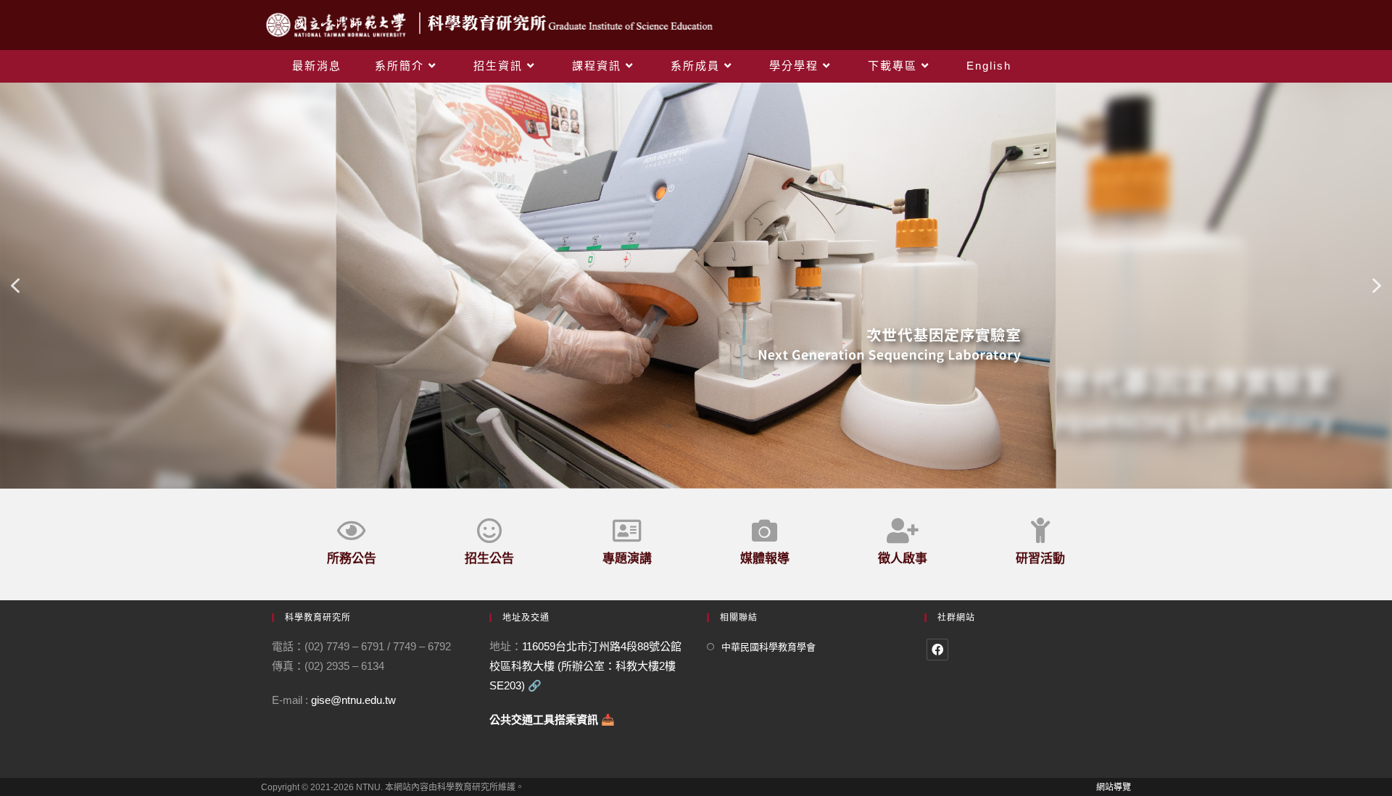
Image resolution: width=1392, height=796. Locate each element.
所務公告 (351, 558)
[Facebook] (937, 649)
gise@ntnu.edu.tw (353, 700)
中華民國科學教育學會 (768, 647)
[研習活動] (1040, 530)
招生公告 (489, 558)
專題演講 (627, 558)
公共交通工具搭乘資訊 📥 (552, 719)
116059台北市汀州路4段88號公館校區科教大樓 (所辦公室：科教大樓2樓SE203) (585, 666)
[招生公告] (489, 530)
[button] (15, 285)
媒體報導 (765, 558)
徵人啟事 (902, 558)
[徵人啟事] (902, 530)
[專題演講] (626, 530)
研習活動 (1040, 558)
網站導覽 (1113, 787)
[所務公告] (351, 530)
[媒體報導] (764, 530)
